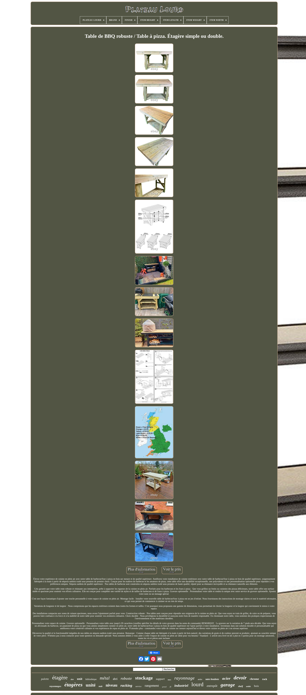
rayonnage (184, 677)
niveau (111, 685)
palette (45, 678)
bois (256, 686)
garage (228, 685)
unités (248, 686)
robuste (126, 678)
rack (264, 679)
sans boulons (212, 679)
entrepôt (212, 686)
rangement (152, 686)
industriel (181, 686)
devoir (240, 677)
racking (126, 686)
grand (164, 687)
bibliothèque (91, 679)
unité (90, 685)
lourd (197, 684)
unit (79, 678)
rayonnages (55, 686)
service (138, 686)
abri (115, 678)
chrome (254, 678)
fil (170, 687)
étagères (73, 685)
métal (105, 678)
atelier (200, 679)
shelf (240, 686)
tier (72, 679)
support (160, 678)
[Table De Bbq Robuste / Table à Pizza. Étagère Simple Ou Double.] (154, 58)
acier (226, 678)
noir (100, 686)
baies (169, 680)
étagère (60, 677)
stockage (144, 677)
